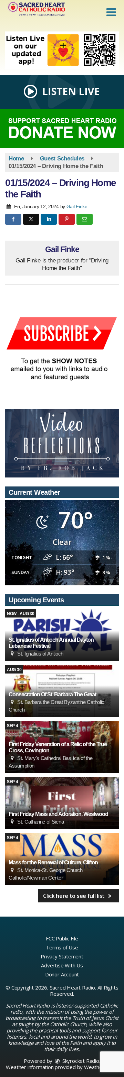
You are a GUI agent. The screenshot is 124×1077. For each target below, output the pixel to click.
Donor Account (62, 974)
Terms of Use (62, 947)
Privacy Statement (62, 956)
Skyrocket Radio (80, 1060)
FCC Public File (62, 938)
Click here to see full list (74, 896)
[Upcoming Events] (62, 803)
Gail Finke (76, 206)
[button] (111, 12)
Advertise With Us (62, 965)
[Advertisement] (62, 50)
